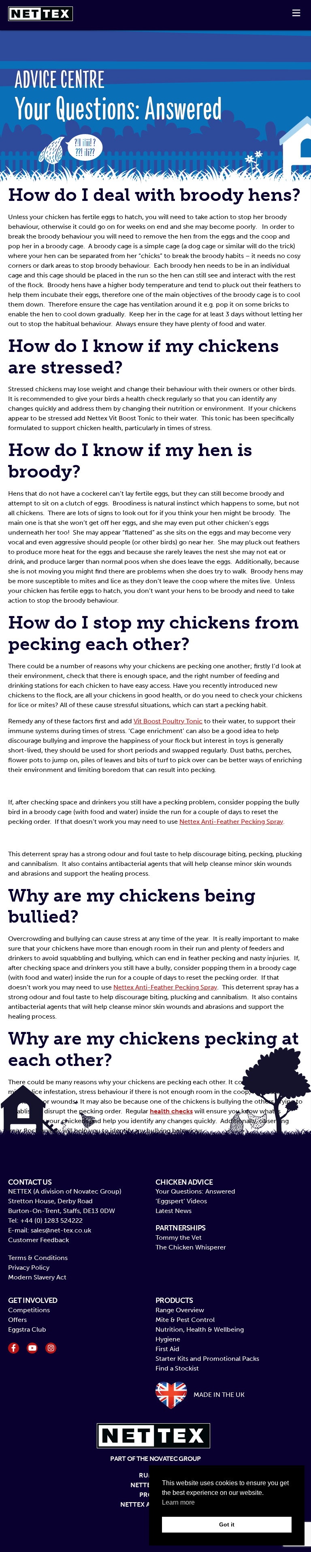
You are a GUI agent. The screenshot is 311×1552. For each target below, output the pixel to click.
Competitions (29, 1310)
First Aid (167, 1349)
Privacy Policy (28, 1267)
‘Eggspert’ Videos (181, 1201)
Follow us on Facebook (13, 1348)
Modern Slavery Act (37, 1277)
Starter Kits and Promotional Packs (207, 1358)
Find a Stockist (177, 1368)
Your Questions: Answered (195, 1191)
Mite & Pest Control (185, 1320)
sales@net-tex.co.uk (61, 1230)
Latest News (174, 1211)
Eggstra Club (27, 1329)
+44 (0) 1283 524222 (51, 1220)
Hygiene (168, 1339)
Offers (17, 1320)
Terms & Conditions (38, 1258)
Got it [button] (226, 1524)
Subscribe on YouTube (32, 1348)
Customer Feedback (38, 1240)
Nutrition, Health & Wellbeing (200, 1329)
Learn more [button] (178, 1502)
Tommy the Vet (179, 1237)
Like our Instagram (50, 1348)
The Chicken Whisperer (191, 1247)
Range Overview (180, 1310)
